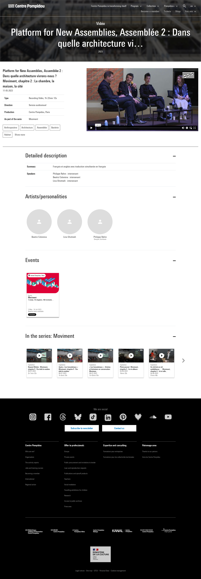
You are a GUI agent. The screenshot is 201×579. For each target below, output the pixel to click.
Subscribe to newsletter (82, 428)
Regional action (30, 484)
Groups (66, 451)
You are (189, 11)
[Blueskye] (77, 418)
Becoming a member (32, 473)
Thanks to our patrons (149, 451)
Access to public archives (73, 501)
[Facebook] (47, 418)
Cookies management (118, 571)
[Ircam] (60, 533)
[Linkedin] (108, 418)
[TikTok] (92, 418)
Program (135, 6)
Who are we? (29, 451)
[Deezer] (138, 418)
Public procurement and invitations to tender (80, 462)
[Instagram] (32, 418)
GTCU (96, 571)
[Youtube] (168, 418)
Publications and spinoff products (76, 473)
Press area (67, 506)
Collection (151, 6)
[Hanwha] (169, 533)
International (29, 479)
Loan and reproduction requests (75, 468)
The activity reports (32, 462)
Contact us (119, 428)
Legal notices (80, 571)
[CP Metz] (81, 533)
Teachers (67, 479)
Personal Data (105, 571)
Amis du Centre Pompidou (151, 457)
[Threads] (62, 418)
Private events (69, 457)
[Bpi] (36, 533)
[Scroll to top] (194, 572)
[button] (100, 156)
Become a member (151, 11)
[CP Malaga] (100, 533)
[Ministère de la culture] (100, 554)
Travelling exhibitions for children (75, 490)
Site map (89, 571)
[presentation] (183, 360)
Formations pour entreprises (113, 451)
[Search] (184, 6)
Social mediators (70, 484)
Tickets (167, 11)
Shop (179, 11)
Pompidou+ (169, 6)
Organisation (29, 457)
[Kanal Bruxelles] (124, 533)
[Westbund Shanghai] (149, 533)
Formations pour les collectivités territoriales (118, 457)
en (191, 6)
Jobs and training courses (34, 468)
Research (67, 495)
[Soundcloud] (153, 418)
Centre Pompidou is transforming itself (110, 5)
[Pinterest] (123, 418)
